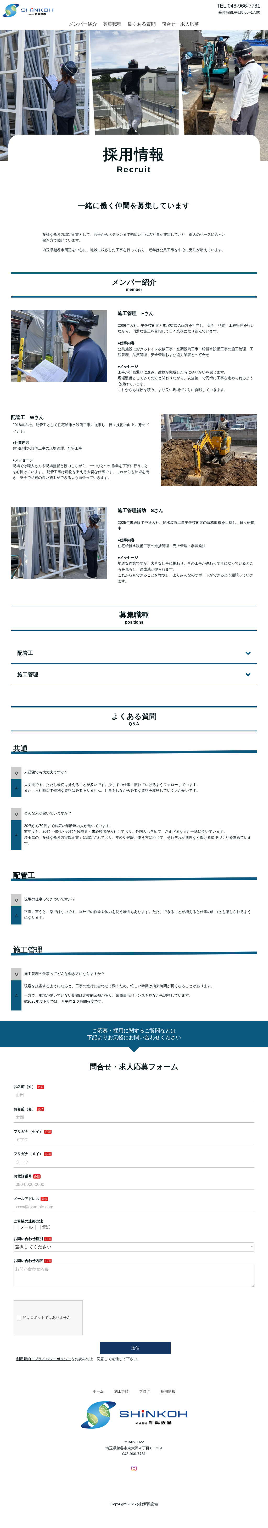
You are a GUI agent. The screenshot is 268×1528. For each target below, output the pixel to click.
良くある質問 (141, 24)
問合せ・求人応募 (180, 24)
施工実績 (121, 1391)
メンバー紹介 (83, 24)
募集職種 (112, 24)
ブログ (144, 1391)
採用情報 (168, 1391)
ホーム (98, 1391)
